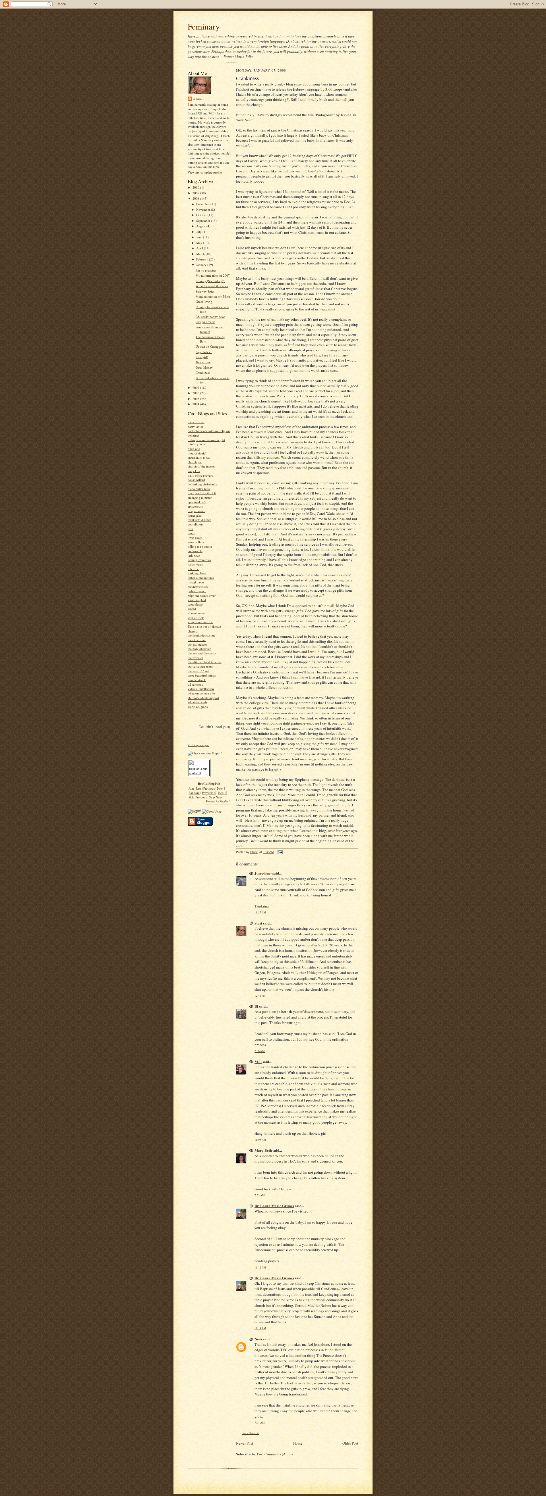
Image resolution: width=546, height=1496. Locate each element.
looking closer (197, 573)
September (203, 220)
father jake (195, 515)
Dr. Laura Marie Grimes (274, 1205)
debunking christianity (202, 484)
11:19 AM (260, 1328)
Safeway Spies (205, 291)
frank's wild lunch (199, 520)
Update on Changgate (210, 346)
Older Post (350, 1443)
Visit (198, 745)
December (203, 204)
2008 (196, 198)
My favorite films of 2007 (213, 275)
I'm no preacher (206, 270)
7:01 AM (260, 1422)
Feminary (204, 26)
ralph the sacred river (202, 595)
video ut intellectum (201, 689)
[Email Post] (280, 852)
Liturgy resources (199, 560)
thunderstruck (197, 680)
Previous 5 (209, 792)
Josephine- (263, 873)
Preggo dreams (205, 322)
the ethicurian (197, 640)
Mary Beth (263, 1150)
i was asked (195, 537)
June (199, 237)
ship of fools (196, 617)
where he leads (197, 702)
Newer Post (244, 1443)
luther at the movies (201, 577)
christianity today (199, 457)
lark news (194, 555)
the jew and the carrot (202, 653)
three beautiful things (202, 675)
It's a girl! (202, 357)
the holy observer (199, 648)
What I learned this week (212, 286)
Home (297, 1443)
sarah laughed (197, 600)
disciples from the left (202, 493)
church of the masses (201, 466)
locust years (195, 564)
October (202, 215)
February (202, 259)
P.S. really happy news (210, 316)
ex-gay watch (196, 511)
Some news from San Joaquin (210, 329)
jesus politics (196, 542)
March (201, 254)
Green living (204, 301)
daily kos (194, 471)
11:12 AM (260, 1267)
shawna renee (196, 613)
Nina (258, 1338)
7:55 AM (260, 1195)
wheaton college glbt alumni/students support (203, 695)
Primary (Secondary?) (210, 281)
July (199, 231)
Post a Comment (250, 1433)
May (199, 243)
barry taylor (195, 426)
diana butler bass (199, 489)
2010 (196, 187)
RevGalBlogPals (209, 783)
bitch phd (194, 448)
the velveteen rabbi (200, 666)
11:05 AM (260, 1140)
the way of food (198, 671)
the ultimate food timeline (205, 662)
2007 (196, 387)
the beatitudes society (202, 635)
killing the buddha (200, 546)
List (198, 788)
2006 (196, 393)
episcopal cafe (197, 502)
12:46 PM (260, 996)
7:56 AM (260, 1051)
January (201, 264)
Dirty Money (204, 367)
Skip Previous (198, 797)
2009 (196, 193)
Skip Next (215, 797)
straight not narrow (200, 622)
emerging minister (200, 497)
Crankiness (203, 372)
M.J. (258, 1061)
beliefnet (193, 435)
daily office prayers (200, 475)
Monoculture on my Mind (213, 296)
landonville (195, 551)
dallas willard (196, 479)
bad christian (196, 422)
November (203, 209)
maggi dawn (196, 582)
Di (256, 1006)
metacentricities (198, 586)
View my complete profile (205, 172)
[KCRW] (194, 811)
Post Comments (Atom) (275, 1454)
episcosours (195, 506)
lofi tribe (193, 569)
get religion (195, 524)
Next (220, 788)
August (201, 226)
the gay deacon (198, 644)
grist (190, 529)
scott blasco (195, 604)
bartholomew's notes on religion (209, 431)
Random (194, 792)
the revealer (195, 658)
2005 (196, 399)
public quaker (197, 591)
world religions (198, 706)
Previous (209, 788)
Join (191, 788)
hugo (191, 533)
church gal (195, 462)
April (200, 248)
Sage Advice (204, 352)
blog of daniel (197, 453)
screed (192, 608)
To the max (203, 362)
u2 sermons (195, 684)
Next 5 (222, 792)
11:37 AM (260, 912)
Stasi (197, 99)
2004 (196, 404)
